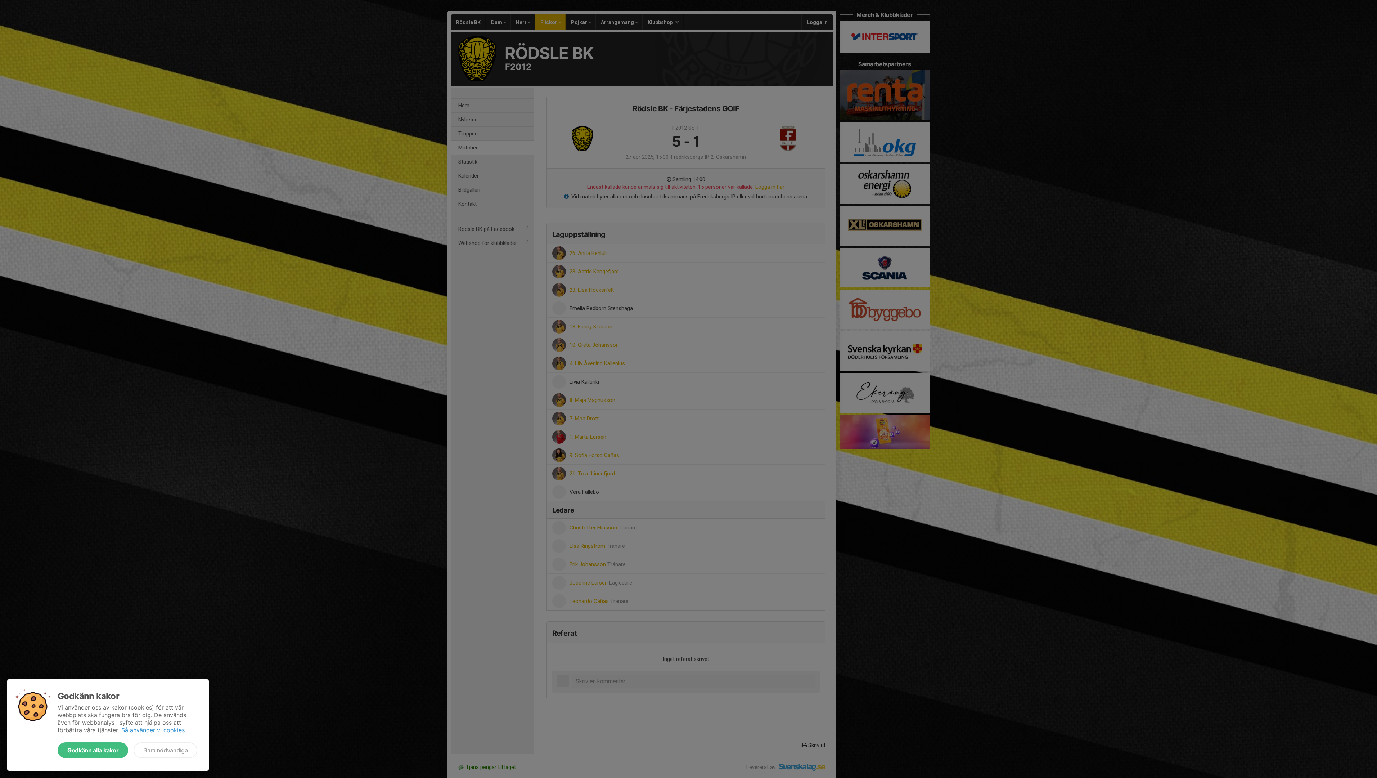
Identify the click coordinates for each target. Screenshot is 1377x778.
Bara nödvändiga (165, 750)
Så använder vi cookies (153, 730)
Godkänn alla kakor (92, 750)
